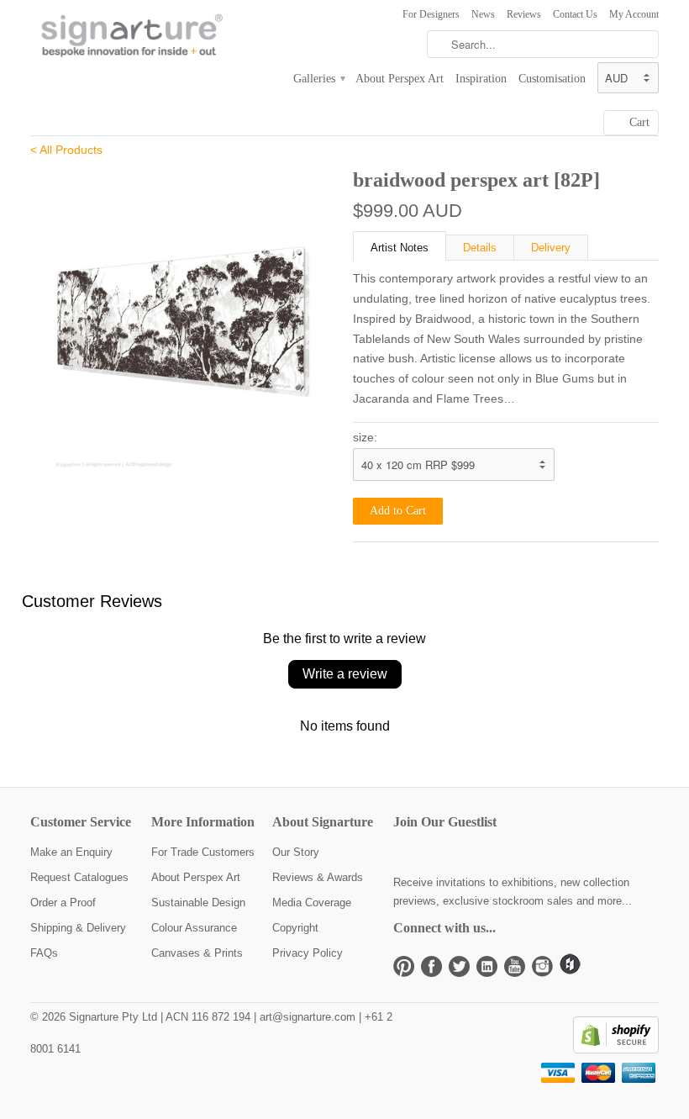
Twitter (459, 966)
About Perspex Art (399, 78)
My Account (634, 14)
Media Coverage (311, 902)
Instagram (542, 966)
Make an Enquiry (71, 852)
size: (365, 437)
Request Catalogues (79, 877)
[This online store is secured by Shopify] (616, 1049)
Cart (639, 122)
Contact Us (575, 14)
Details (480, 247)
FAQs (44, 953)
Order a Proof (63, 902)
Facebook (431, 966)
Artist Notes (400, 247)
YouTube (514, 966)
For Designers (431, 14)
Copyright (295, 927)
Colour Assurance (194, 927)
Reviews (524, 14)
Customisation (552, 78)
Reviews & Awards (317, 877)
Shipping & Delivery (78, 927)
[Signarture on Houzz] (570, 970)
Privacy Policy (307, 953)
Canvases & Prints (197, 953)
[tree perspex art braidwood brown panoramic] (183, 318)
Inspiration (481, 78)
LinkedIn (486, 966)
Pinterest (403, 966)
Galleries (318, 78)
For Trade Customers (203, 852)
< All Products (66, 149)
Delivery (551, 247)
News (483, 14)
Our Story (295, 852)
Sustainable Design (198, 902)
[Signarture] (129, 37)
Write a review (344, 674)
